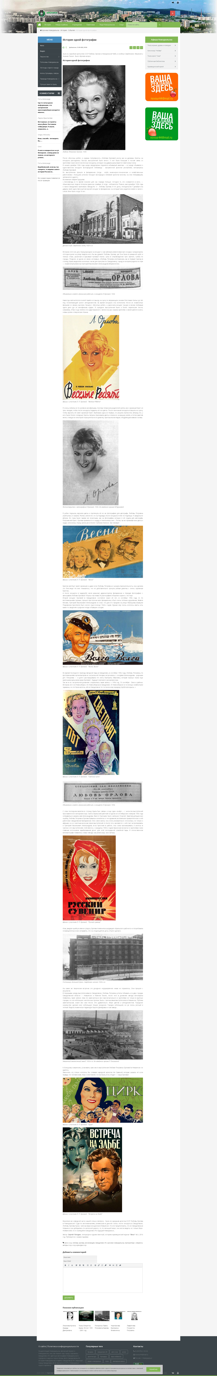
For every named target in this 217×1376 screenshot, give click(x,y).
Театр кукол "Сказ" (154, 56)
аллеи (124, 1352)
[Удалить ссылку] (102, 1265)
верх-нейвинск (116, 1357)
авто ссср (114, 1352)
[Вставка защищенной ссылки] (105, 1265)
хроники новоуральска (115, 1243)
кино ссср (68, 1243)
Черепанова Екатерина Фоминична (115, 1328)
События (71, 30)
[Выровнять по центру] (80, 1265)
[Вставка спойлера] (116, 1265)
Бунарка (90, 1352)
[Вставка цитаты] (110, 1265)
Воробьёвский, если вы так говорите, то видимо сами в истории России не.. (48, 169)
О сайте (42, 1346)
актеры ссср (67, 1245)
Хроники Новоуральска (50, 30)
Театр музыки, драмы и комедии (159, 45)
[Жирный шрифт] (65, 1265)
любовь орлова (78, 1243)
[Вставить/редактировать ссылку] (98, 1265)
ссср (74, 1245)
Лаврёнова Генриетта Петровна (131, 1328)
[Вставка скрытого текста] (120, 1265)
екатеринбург (130, 1243)
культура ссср (81, 1245)
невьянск (139, 1243)
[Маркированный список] (87, 1265)
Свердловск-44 (100, 1243)
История (64, 30)
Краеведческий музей (156, 66)
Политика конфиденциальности (63, 1346)
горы (107, 1361)
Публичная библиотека (156, 61)
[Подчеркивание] (72, 1265)
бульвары (103, 1357)
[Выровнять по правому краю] (83, 1265)
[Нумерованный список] (91, 1265)
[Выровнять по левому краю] (76, 1265)
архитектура (92, 1357)
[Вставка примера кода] (113, 1265)
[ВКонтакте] (172, 2)
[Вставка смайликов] (95, 1265)
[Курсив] (68, 1265)
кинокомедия (89, 1243)
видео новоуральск (94, 1361)
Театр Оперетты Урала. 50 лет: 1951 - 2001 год (86, 1328)
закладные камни (119, 1361)
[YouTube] (177, 2)
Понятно (153, 1369)
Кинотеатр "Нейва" (155, 51)
